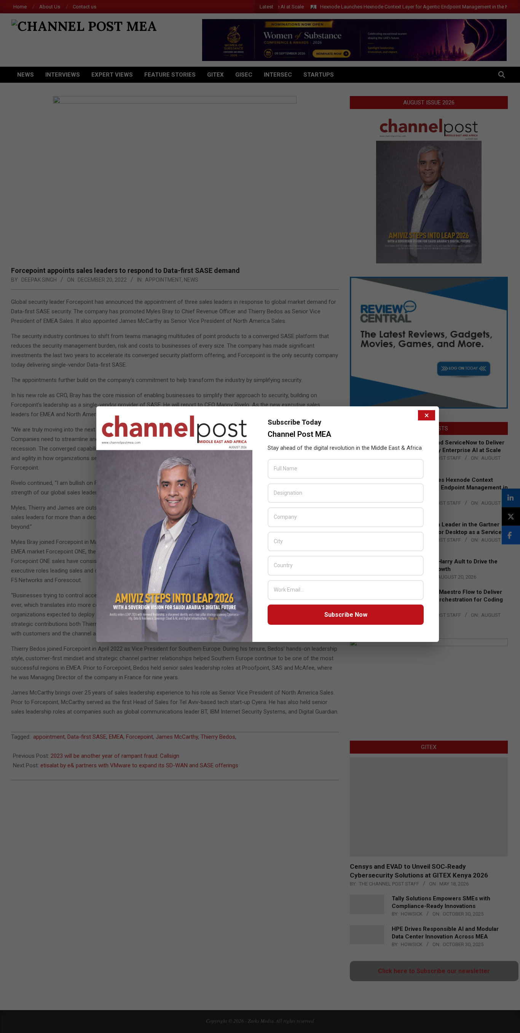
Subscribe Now (345, 614)
